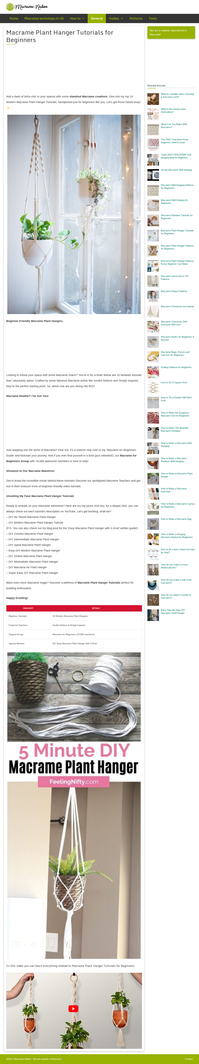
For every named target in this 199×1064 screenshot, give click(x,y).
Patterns (136, 18)
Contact (189, 1059)
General (97, 18)
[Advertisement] (74, 71)
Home (13, 18)
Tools (153, 18)
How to (75, 18)
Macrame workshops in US (44, 18)
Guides (114, 18)
